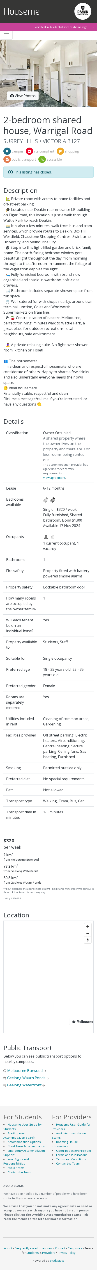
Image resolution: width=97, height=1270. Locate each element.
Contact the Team (19, 1172)
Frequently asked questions (34, 1248)
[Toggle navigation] (6, 35)
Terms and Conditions (71, 1159)
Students (32, 1253)
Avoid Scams (16, 1168)
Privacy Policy (66, 1253)
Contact (60, 1248)
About (8, 1248)
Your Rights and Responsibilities (16, 1161)
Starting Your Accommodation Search (19, 1135)
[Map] (48, 977)
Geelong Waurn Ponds (26, 1077)
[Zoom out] (87, 933)
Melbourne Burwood (25, 1070)
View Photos (25, 95)
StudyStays (57, 1261)
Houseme (21, 12)
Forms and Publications (72, 1155)
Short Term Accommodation (26, 1146)
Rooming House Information (65, 1144)
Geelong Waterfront (24, 1085)
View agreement (54, 478)
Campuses (75, 1248)
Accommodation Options (24, 1142)
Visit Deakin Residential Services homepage (61, 27)
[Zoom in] (87, 926)
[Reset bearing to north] (87, 940)
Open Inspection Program (73, 1151)
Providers (48, 1253)
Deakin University (83, 10)
